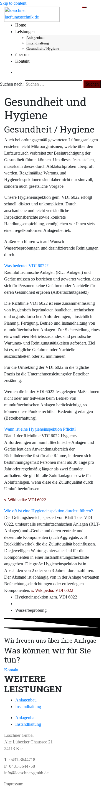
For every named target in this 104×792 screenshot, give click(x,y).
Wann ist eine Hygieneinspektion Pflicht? (40, 429)
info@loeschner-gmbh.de (26, 772)
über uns (22, 54)
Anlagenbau (35, 38)
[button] (11, 669)
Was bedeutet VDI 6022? (26, 265)
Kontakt (22, 61)
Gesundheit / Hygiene (42, 48)
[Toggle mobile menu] (84, 7)
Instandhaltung (37, 43)
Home (20, 25)
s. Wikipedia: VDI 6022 (25, 499)
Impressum (13, 784)
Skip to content (13, 3)
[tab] (52, 266)
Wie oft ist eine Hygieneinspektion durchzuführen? (48, 510)
